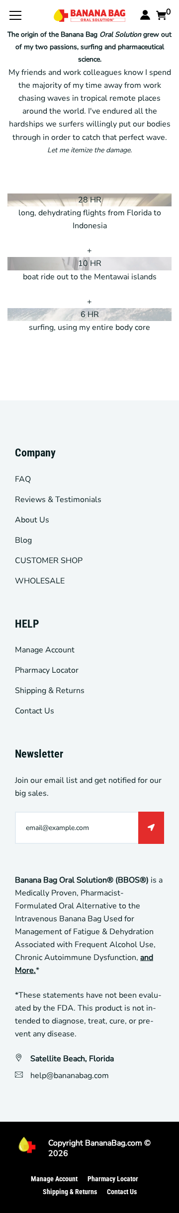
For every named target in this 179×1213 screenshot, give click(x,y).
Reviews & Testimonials (58, 499)
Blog (23, 540)
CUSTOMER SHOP (49, 560)
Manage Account (45, 649)
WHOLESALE (40, 580)
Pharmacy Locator (47, 670)
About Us (32, 519)
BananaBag (105, 1143)
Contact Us (34, 710)
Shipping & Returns (50, 690)
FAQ (23, 479)
